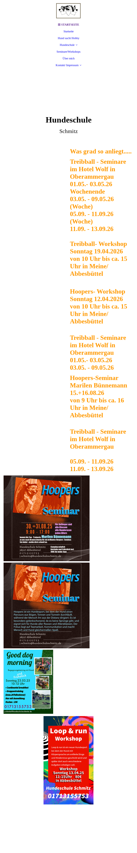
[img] (68, 11)
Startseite (69, 31)
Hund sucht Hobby (68, 38)
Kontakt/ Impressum (67, 65)
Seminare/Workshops (68, 51)
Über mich (69, 58)
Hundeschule (67, 44)
